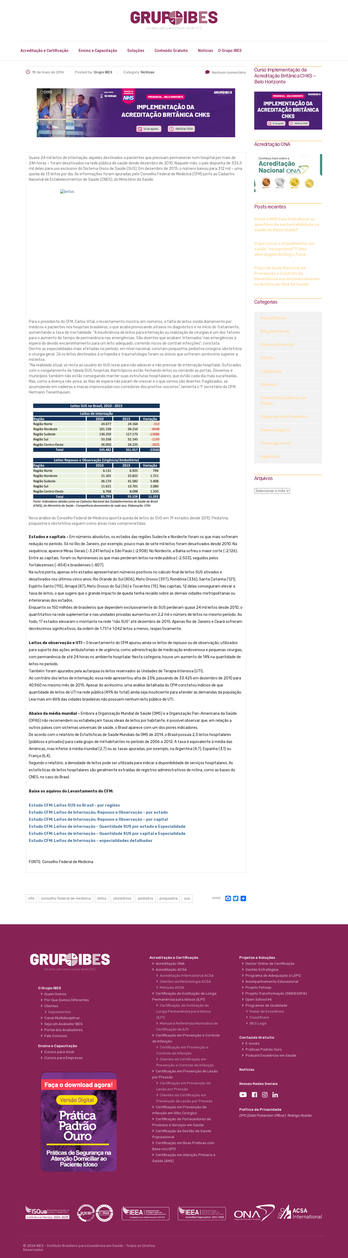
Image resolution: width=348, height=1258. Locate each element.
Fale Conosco (55, 1036)
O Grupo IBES (230, 50)
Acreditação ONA (169, 964)
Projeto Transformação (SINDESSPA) (275, 993)
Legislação (271, 371)
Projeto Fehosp (257, 987)
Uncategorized (275, 443)
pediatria (145, 898)
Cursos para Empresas (63, 1058)
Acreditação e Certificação (44, 50)
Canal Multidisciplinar (61, 1018)
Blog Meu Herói (274, 331)
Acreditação (272, 318)
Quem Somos (54, 994)
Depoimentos (59, 1012)
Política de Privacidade (260, 1109)
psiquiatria (169, 898)
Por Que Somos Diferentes (66, 1000)
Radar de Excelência (266, 1011)
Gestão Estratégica (261, 969)
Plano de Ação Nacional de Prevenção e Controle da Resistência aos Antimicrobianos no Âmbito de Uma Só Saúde (286, 276)
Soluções (135, 50)
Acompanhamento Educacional (271, 981)
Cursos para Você (58, 1052)
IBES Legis (257, 1023)
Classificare (258, 1017)
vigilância (269, 456)
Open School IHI (258, 999)
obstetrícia (122, 898)
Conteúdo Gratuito (171, 50)
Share (216, 898)
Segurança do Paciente (283, 416)
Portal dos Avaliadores (63, 1030)
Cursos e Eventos (277, 344)
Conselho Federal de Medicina (66, 898)
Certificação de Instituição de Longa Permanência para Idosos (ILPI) (183, 1011)
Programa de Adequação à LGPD (272, 975)
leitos (102, 898)
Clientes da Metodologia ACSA (184, 981)
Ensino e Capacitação (98, 50)
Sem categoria (275, 430)
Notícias (205, 50)
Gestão (267, 358)
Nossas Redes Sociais (258, 1084)
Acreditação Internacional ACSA (186, 975)
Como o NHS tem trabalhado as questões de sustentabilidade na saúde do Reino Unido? (286, 224)
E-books (252, 1043)
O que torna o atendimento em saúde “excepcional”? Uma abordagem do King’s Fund (284, 249)
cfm (31, 898)
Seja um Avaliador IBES (63, 1024)
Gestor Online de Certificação (269, 964)
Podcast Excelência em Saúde (283, 401)
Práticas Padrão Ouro (263, 1049)
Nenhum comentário (229, 72)
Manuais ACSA (171, 987)
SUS (187, 898)
